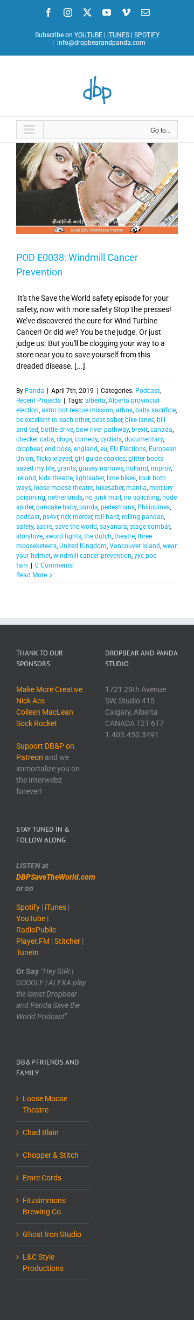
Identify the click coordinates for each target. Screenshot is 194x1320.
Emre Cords (42, 1177)
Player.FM (33, 941)
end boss (58, 449)
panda (88, 507)
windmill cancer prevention (92, 555)
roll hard (107, 517)
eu (103, 449)
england (86, 449)
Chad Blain (41, 1132)
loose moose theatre (63, 488)
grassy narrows (101, 468)
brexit (139, 429)
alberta (95, 400)
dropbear (29, 449)
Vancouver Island (134, 546)
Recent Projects (38, 400)
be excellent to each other (52, 420)
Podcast (147, 391)
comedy (86, 439)
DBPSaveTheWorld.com (55, 877)
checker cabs (35, 439)
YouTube (30, 918)
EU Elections (128, 449)
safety (24, 526)
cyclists (111, 439)
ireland (26, 478)
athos (124, 410)
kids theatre (56, 478)
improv (161, 468)
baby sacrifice (155, 410)
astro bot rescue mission (77, 410)
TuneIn (27, 952)
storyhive (29, 536)
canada (161, 429)
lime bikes (121, 478)
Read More (31, 575)
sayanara (113, 526)
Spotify (28, 907)
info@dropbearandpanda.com (101, 42)
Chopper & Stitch (51, 1155)
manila (136, 488)
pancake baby (56, 507)
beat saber (107, 420)
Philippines (153, 507)
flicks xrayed (54, 458)
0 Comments (54, 565)
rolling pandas (143, 517)
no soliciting (142, 497)
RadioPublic (36, 929)
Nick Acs (30, 700)
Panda (34, 391)
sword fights (63, 536)
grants (66, 468)
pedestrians (118, 507)
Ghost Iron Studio (52, 1234)
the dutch (98, 536)
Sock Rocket (36, 723)
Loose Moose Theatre (45, 1104)
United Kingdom (83, 546)
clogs (64, 439)
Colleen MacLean (44, 712)
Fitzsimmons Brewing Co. (44, 1206)
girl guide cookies (100, 458)
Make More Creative (49, 689)
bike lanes (139, 420)
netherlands (65, 497)
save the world (76, 526)
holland (137, 468)
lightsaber (89, 478)
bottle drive (57, 429)
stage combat (150, 526)
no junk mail (103, 497)
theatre (124, 536)
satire (44, 526)
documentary (143, 439)
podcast (28, 517)
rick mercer (76, 517)
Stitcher (67, 941)
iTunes (55, 907)
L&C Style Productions (43, 1263)
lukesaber (109, 488)
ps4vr (50, 517)
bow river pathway (102, 429)
